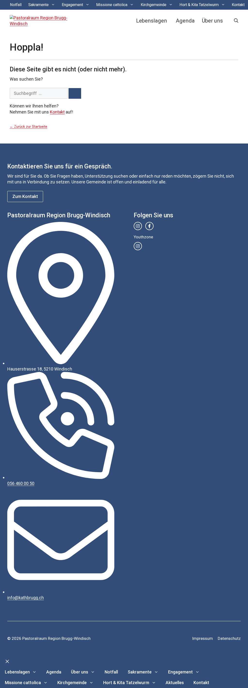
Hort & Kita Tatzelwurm (199, 4)
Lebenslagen (151, 21)
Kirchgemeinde (153, 4)
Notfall (16, 4)
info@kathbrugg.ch (25, 597)
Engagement (72, 4)
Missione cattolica (111, 4)
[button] (236, 21)
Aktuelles (175, 682)
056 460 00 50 (20, 483)
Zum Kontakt (25, 196)
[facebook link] (149, 226)
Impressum (202, 638)
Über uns (212, 21)
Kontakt (238, 4)
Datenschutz (229, 638)
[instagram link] (138, 226)
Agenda (185, 21)
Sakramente (38, 4)
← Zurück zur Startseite (28, 127)
